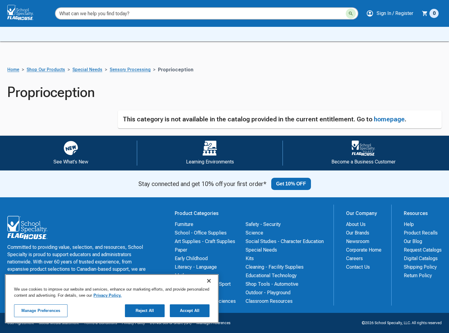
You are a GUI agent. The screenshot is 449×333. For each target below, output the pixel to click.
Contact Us (358, 267)
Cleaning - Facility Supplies (275, 267)
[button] (389, 13)
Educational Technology (271, 275)
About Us (356, 224)
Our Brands (357, 233)
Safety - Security (263, 224)
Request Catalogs (423, 250)
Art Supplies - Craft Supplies (205, 241)
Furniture (184, 224)
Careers (354, 258)
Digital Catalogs (421, 258)
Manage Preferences (40, 310)
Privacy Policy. (107, 295)
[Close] (209, 281)
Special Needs (87, 69)
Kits (250, 258)
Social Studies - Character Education (285, 241)
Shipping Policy (420, 267)
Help (409, 224)
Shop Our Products (46, 69)
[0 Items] (425, 13)
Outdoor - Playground (268, 292)
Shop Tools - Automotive (272, 284)
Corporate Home (363, 250)
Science (254, 233)
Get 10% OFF (291, 183)
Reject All (145, 310)
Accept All (189, 310)
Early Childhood (191, 258)
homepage (389, 119)
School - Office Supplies (201, 233)
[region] (112, 298)
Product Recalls (421, 233)
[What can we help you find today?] (351, 14)
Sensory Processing (130, 69)
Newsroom (357, 241)
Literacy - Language (196, 267)
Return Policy (418, 275)
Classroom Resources (269, 301)
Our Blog (413, 241)
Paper (181, 250)
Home (13, 69)
